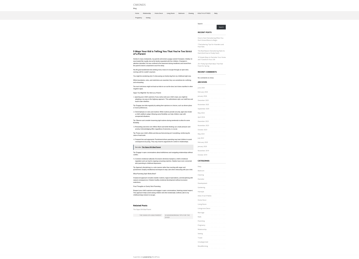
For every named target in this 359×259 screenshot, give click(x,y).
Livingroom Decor (204, 208)
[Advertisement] (163, 36)
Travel (200, 238)
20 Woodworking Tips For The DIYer (177, 216)
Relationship (147, 13)
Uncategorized (203, 242)
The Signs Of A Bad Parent (142, 209)
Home (137, 13)
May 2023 (201, 134)
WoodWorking (203, 246)
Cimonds (139, 4)
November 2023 (203, 125)
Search (200, 24)
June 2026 (201, 88)
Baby (216, 13)
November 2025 (203, 105)
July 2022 (201, 138)
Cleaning (191, 13)
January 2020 (202, 146)
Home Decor (159, 13)
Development (202, 183)
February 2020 (203, 142)
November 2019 (203, 151)
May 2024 (201, 113)
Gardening (201, 187)
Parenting (201, 221)
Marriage (201, 213)
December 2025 (203, 100)
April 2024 (201, 117)
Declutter (201, 179)
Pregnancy (138, 18)
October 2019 (202, 155)
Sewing (148, 18)
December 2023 (203, 121)
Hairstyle (201, 192)
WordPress (156, 257)
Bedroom (181, 13)
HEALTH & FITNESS (204, 13)
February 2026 (203, 92)
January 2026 (202, 96)
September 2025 (203, 109)
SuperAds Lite (138, 257)
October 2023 (202, 130)
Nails (199, 217)
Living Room (171, 13)
